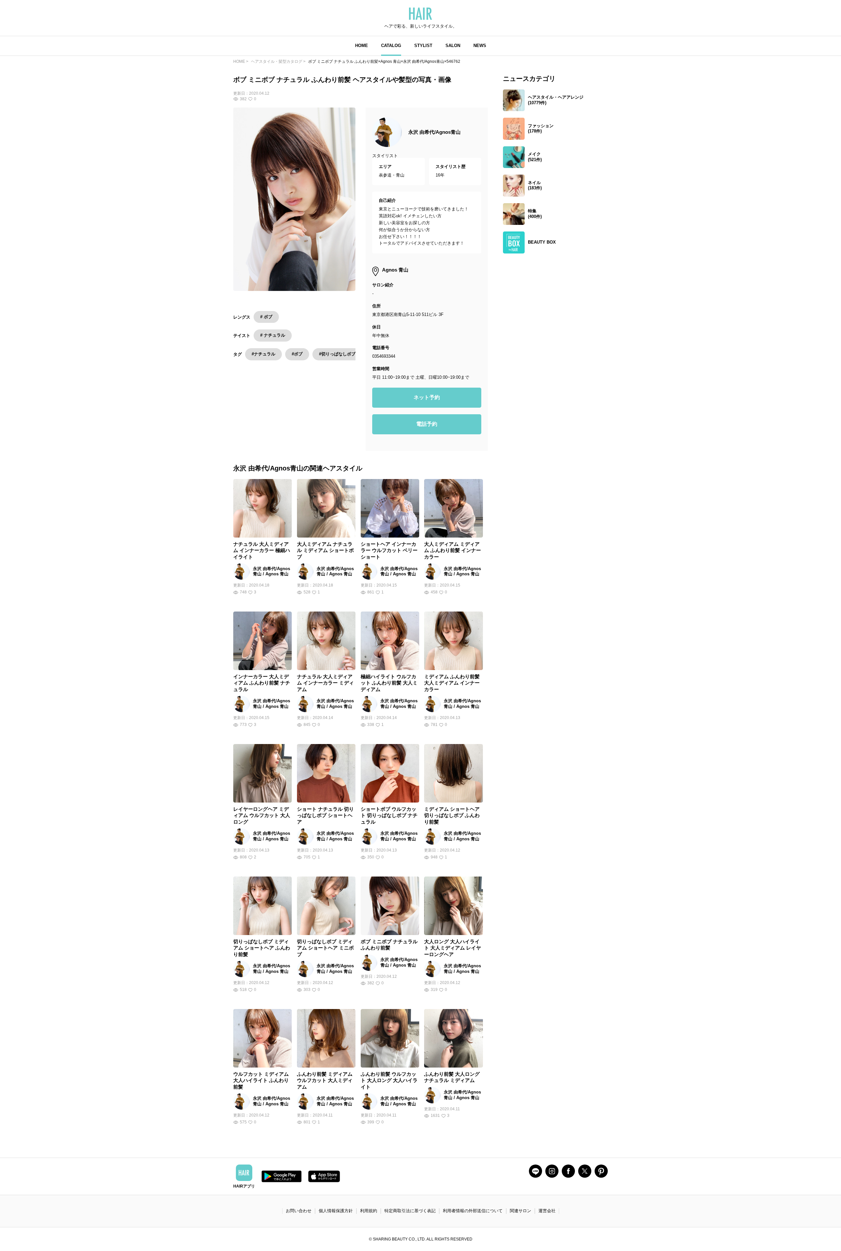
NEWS (479, 45)
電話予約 (426, 424)
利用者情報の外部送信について (473, 1210)
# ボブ (266, 316)
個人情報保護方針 (336, 1210)
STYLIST (423, 45)
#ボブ (297, 353)
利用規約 (368, 1210)
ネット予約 (427, 397)
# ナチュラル (272, 335)
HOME (361, 45)
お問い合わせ (298, 1210)
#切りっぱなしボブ (337, 353)
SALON (452, 45)
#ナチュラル (263, 353)
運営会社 (547, 1210)
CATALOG (391, 45)
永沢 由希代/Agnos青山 (434, 132)
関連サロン (520, 1210)
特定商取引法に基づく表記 (410, 1210)
